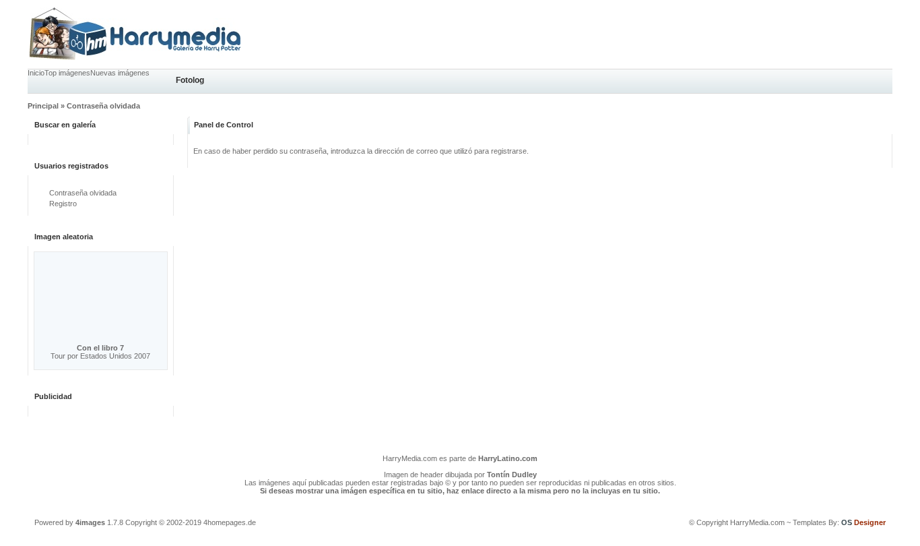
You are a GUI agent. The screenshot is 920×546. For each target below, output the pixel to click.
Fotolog (190, 80)
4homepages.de (229, 522)
